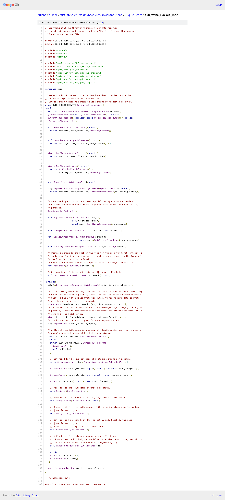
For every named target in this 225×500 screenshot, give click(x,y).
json (219, 495)
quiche (42, 15)
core (139, 15)
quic (131, 15)
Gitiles (18, 495)
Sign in (219, 4)
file (100, 22)
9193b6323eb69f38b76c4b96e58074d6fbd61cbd (91, 15)
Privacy (26, 495)
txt (212, 495)
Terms (35, 495)
